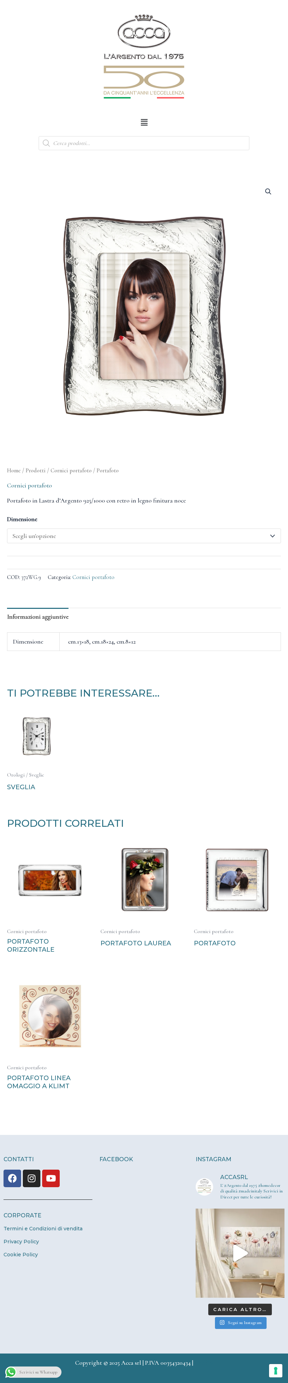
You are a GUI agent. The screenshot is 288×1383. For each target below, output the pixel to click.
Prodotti (36, 470)
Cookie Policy (21, 1254)
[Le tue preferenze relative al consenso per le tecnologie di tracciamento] (275, 1370)
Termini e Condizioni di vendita (43, 1228)
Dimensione (22, 519)
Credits (204, 1363)
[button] (144, 122)
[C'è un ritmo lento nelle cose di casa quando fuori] (240, 1253)
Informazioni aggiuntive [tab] (37, 616)
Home (14, 470)
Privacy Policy (21, 1241)
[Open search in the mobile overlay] (144, 143)
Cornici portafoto (71, 470)
